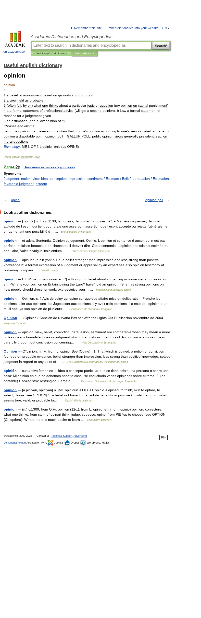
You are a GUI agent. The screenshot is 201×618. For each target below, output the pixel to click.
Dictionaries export (15, 442)
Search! (161, 46)
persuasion (141, 179)
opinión (10, 371)
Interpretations (84, 53)
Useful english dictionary (50, 53)
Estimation (161, 179)
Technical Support (61, 435)
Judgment (11, 179)
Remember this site (88, 28)
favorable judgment (19, 184)
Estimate (112, 179)
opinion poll (154, 200)
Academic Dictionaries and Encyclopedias (72, 36)
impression (77, 179)
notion (26, 179)
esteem (41, 184)
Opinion (10, 318)
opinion (10, 221)
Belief (126, 179)
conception (58, 179)
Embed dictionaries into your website (132, 28)
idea (44, 179)
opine (15, 200)
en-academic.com (15, 51)
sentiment (95, 179)
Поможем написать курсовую (49, 167)
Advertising (80, 435)
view (36, 179)
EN (164, 28)
